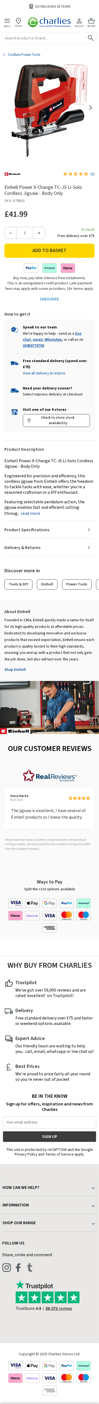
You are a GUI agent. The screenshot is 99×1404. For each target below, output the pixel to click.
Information (15, 1205)
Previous (8, 108)
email (38, 339)
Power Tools (76, 584)
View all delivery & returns (44, 373)
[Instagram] (6, 1267)
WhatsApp (53, 339)
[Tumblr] (29, 1267)
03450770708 (33, 345)
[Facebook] (18, 1267)
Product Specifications (26, 530)
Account (79, 26)
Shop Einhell (15, 669)
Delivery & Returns (22, 548)
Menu (7, 26)
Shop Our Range (19, 1223)
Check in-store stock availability (58, 420)
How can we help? (20, 1188)
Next (91, 108)
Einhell (47, 584)
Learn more (49, 298)
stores (18, 26)
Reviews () (93, 174)
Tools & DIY (18, 584)
